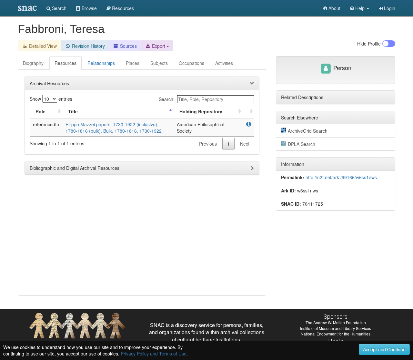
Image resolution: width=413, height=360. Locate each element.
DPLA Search (301, 144)
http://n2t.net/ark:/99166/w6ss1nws (341, 177)
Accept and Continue (384, 349)
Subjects (159, 63)
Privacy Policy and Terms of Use (153, 353)
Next (244, 143)
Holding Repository (200, 111)
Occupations (191, 63)
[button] (359, 8)
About (333, 8)
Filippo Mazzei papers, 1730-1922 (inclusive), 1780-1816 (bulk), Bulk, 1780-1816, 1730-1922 (113, 127)
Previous (208, 143)
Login (389, 8)
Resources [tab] (65, 63)
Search (58, 8)
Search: (167, 99)
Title (73, 111)
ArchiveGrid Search (307, 131)
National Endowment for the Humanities (335, 333)
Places (132, 63)
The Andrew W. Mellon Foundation (336, 322)
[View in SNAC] (248, 124)
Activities (224, 63)
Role (40, 111)
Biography (33, 63)
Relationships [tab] (101, 63)
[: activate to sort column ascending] (248, 111)
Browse (88, 8)
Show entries (51, 99)
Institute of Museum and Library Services (335, 328)
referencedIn (46, 124)
